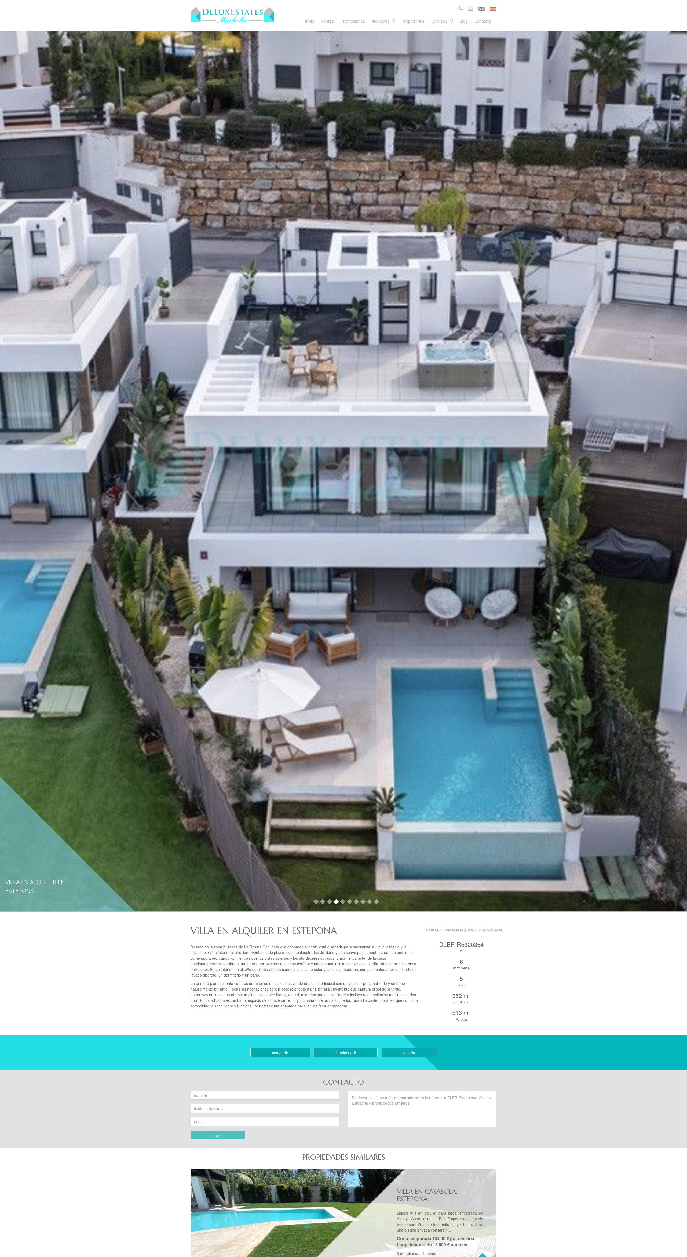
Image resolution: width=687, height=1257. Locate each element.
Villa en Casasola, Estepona (427, 1195)
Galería (409, 1052)
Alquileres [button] (381, 21)
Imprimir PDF (346, 1052)
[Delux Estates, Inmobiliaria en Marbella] (232, 15)
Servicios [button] (440, 21)
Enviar (217, 1135)
